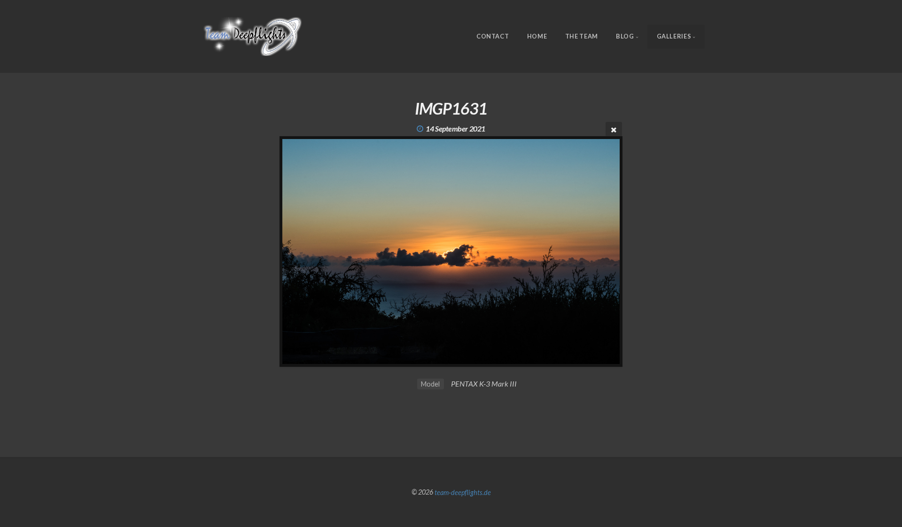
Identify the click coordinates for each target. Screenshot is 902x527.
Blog (625, 36)
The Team (581, 36)
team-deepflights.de (463, 492)
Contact (492, 36)
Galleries (674, 36)
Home (537, 36)
